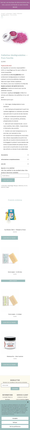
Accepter (15, 418)
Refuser (15, 422)
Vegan (14, 13)
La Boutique (9, 13)
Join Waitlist (7, 180)
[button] (28, 402)
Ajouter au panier (9, 237)
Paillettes (21, 185)
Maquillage (10, 185)
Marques (16, 185)
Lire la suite (13, 280)
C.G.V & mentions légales (22, 399)
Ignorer (15, 7)
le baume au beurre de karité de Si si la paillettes (14, 86)
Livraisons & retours (22, 397)
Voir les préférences (15, 426)
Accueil (3, 13)
